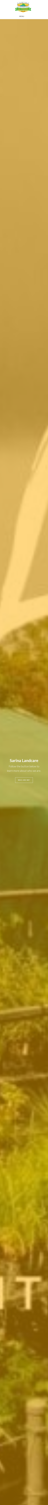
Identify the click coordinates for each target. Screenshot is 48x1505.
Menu (21, 16)
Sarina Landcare (23, 7)
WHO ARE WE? (24, 780)
